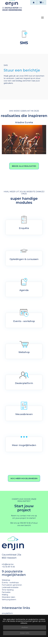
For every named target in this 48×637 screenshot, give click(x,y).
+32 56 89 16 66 (8, 567)
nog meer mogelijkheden (24, 478)
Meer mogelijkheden (24, 445)
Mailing (5, 595)
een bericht (26, 525)
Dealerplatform (24, 383)
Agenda (24, 290)
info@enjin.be (8, 564)
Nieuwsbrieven (24, 414)
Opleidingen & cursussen (24, 259)
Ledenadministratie (10, 587)
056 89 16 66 (25, 523)
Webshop (24, 352)
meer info (24, 633)
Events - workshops (10, 582)
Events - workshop (24, 321)
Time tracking (8, 590)
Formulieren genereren (12, 585)
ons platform (7, 613)
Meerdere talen (8, 597)
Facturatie (6, 592)
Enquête (24, 228)
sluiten (24, 627)
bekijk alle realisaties (24, 166)
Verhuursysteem (9, 599)
